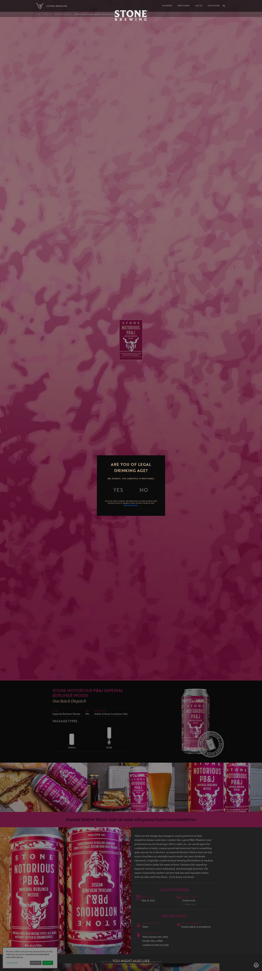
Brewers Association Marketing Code (140, 961)
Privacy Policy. (131, 505)
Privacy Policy (131, 966)
